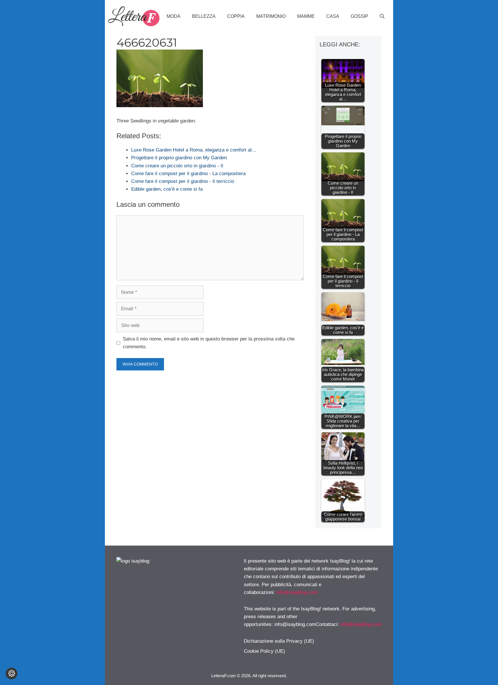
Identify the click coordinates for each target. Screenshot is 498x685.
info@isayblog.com (297, 592)
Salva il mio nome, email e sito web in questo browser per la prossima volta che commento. (209, 342)
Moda (173, 16)
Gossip (359, 16)
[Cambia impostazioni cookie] (11, 673)
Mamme (306, 16)
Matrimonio (271, 16)
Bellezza (204, 16)
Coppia (236, 16)
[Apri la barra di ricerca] (382, 16)
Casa (332, 16)
